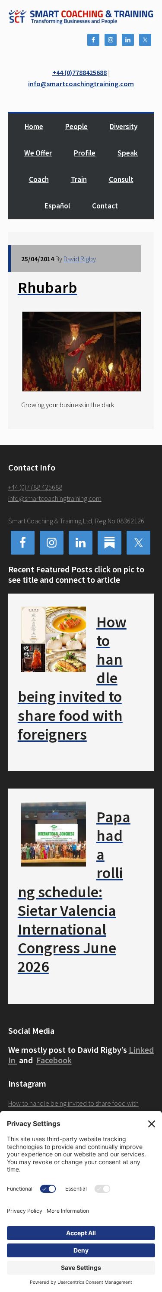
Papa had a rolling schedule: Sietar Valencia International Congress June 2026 (74, 892)
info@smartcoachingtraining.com (81, 83)
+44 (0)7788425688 (79, 72)
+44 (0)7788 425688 (35, 487)
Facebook (54, 1060)
